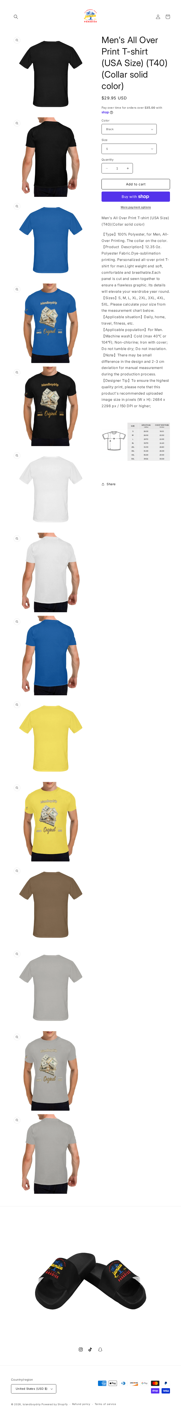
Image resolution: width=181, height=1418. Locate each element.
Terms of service (105, 1404)
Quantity (107, 159)
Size (105, 140)
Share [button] (111, 484)
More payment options (136, 207)
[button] (16, 17)
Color (105, 120)
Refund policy (81, 1404)
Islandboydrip (32, 1404)
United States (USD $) (31, 1388)
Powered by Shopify (54, 1404)
